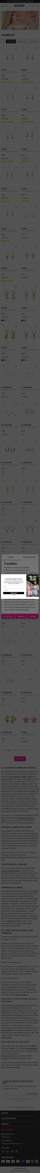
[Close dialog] (38, 575)
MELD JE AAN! (14, 593)
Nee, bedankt (13, 595)
